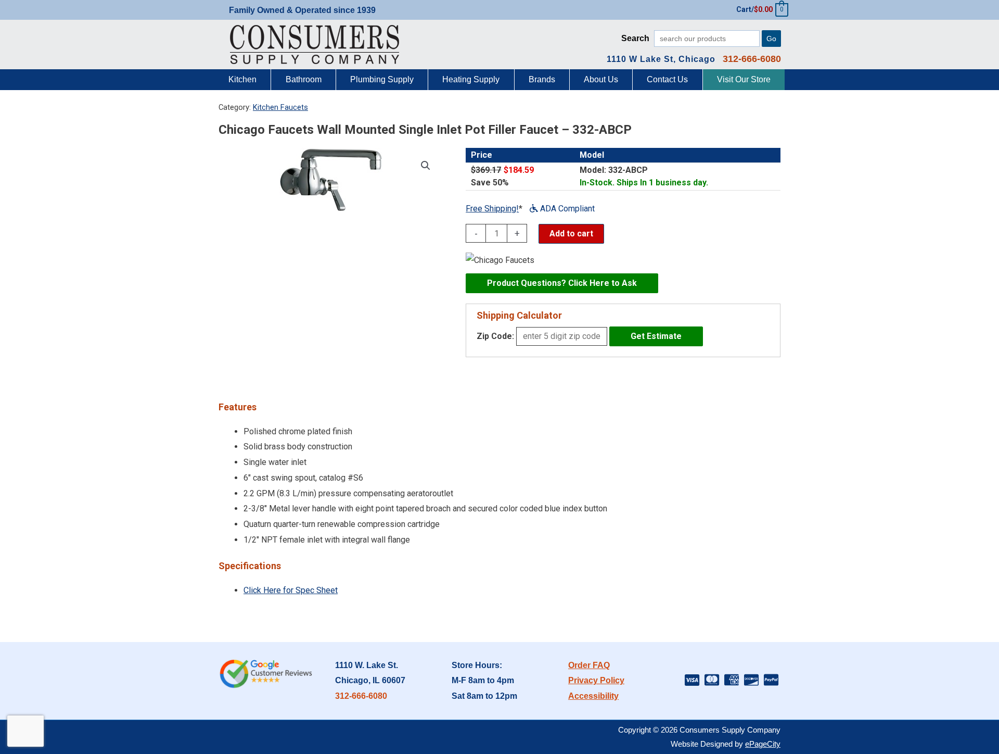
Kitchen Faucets (280, 107)
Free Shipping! (492, 208)
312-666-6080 (361, 696)
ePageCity (762, 743)
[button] (425, 165)
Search (635, 38)
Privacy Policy (596, 680)
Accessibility (593, 696)
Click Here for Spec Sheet (291, 590)
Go (771, 38)
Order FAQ (589, 665)
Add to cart (571, 233)
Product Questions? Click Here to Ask (562, 283)
